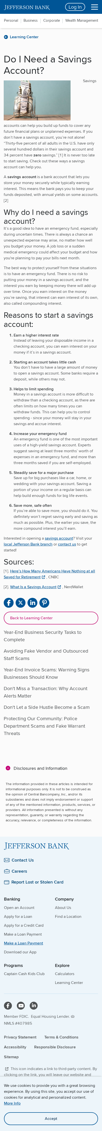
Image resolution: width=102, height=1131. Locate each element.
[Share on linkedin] (32, 603)
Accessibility (15, 1047)
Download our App (20, 952)
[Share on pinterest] (44, 603)
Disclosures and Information (40, 768)
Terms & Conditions (61, 1037)
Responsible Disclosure (55, 1047)
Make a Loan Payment (23, 934)
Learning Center (69, 982)
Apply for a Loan (18, 916)
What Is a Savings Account (33, 587)
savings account (59, 538)
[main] (51, 471)
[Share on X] (21, 603)
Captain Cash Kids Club (24, 974)
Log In (75, 6)
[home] (31, 7)
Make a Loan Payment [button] (23, 943)
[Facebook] (8, 1006)
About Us (63, 907)
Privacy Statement (20, 1037)
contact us (67, 544)
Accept (51, 1118)
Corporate (51, 20)
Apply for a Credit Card (24, 925)
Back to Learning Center (31, 618)
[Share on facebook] (9, 603)
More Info (12, 1103)
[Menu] (94, 6)
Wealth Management (81, 20)
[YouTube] (21, 1006)
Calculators (64, 974)
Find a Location (68, 916)
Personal (11, 20)
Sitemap (11, 1057)
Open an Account (19, 907)
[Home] (51, 846)
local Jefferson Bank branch (28, 544)
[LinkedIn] (34, 1006)
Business (31, 20)
